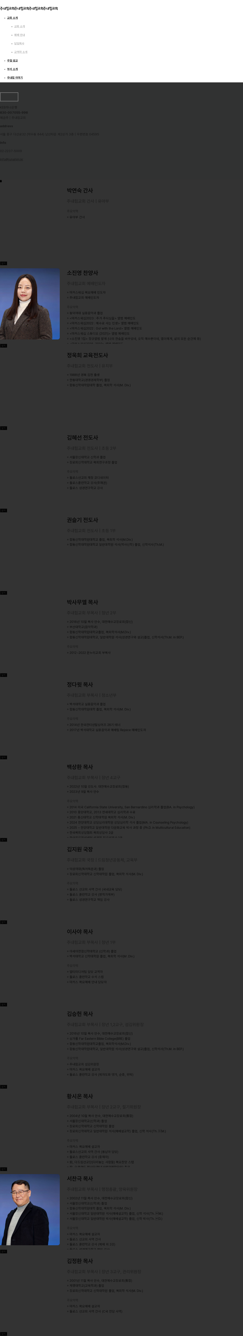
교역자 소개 (20, 52)
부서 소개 (12, 69)
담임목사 (19, 43)
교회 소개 (12, 18)
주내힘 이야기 (15, 77)
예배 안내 (19, 35)
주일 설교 (12, 60)
